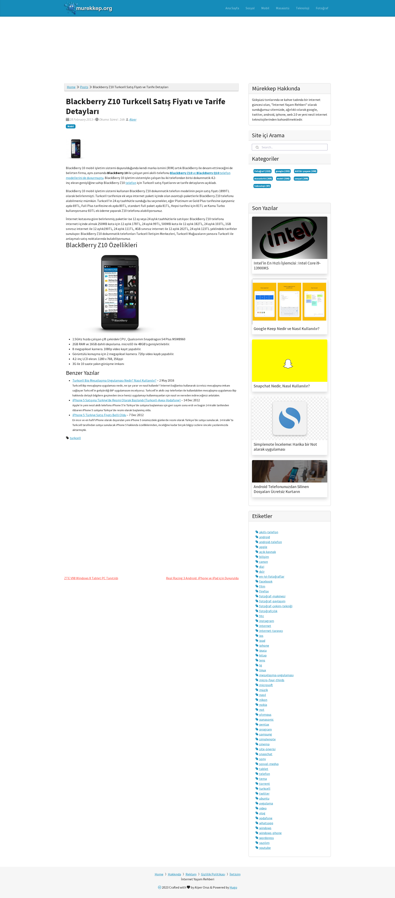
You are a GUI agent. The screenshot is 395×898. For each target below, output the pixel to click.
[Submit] (257, 147)
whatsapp (266, 823)
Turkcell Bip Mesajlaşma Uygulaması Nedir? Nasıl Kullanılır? (114, 380)
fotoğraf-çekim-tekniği (275, 606)
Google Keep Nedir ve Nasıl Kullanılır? (286, 328)
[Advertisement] (197, 47)
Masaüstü (282, 8)
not (261, 710)
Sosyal (250, 8)
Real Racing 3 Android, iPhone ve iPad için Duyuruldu (202, 578)
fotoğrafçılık (268, 611)
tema (263, 779)
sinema (264, 744)
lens (262, 660)
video (263, 808)
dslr (262, 571)
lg (260, 665)
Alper (132, 119)
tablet (263, 769)
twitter (264, 793)
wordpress (266, 838)
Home (71, 87)
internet (265, 626)
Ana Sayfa (232, 8)
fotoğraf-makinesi (272, 596)
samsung (265, 734)
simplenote (267, 739)
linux (262, 670)
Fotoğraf (322, 8)
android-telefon (270, 542)
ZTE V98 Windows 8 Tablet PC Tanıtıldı (91, 578)
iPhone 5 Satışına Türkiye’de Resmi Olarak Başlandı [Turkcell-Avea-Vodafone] (126, 400)
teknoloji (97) (262, 185)
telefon (130, 183)
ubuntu (264, 798)
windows (265, 828)
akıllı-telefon (268, 532)
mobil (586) (283, 178)
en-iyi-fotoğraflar (271, 576)
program (265, 729)
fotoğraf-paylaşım (272, 601)
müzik (263, 690)
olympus (265, 714)
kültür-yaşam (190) (305, 171)
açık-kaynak (267, 552)
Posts (84, 87)
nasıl (262, 695)
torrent (264, 783)
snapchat (265, 754)
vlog (262, 813)
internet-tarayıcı (271, 631)
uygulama (266, 803)
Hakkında (174, 874)
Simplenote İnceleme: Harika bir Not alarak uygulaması (285, 447)
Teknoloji (302, 8)
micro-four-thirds (271, 680)
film (262, 586)
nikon (263, 700)
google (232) (283, 171)
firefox (264, 591)
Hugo (233, 887)
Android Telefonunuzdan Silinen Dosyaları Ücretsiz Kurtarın (281, 489)
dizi (261, 566)
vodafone (265, 818)
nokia (263, 705)
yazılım (264, 843)
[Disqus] (151, 506)
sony (262, 759)
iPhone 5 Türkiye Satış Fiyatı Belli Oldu (99, 415)
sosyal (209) (301, 178)
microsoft (266, 685)
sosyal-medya (269, 764)
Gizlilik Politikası (213, 874)
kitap (263, 655)
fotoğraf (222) (262, 171)
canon (263, 562)
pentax (264, 724)
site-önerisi (267, 749)
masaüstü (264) (263, 178)
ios (261, 636)
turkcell (75, 438)
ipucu (263, 650)
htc (261, 616)
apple (263, 547)
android (264, 537)
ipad (262, 640)
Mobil (265, 8)
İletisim (235, 874)
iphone (264, 645)
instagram (266, 621)
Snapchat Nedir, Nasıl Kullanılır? (282, 385)
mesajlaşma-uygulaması (276, 675)
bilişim (264, 557)
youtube (265, 848)
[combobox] (290, 147)
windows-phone (270, 833)
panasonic (266, 719)
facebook (265, 581)
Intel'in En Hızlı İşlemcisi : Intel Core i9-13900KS (287, 265)
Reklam (191, 874)
